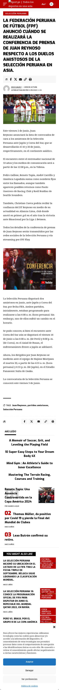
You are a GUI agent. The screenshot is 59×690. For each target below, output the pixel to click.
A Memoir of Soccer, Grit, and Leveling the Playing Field (29, 442)
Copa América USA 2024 (46, 611)
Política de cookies (29, 686)
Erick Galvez (16, 87)
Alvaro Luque (13, 506)
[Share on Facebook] (10, 79)
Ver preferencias (29, 679)
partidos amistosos (38, 405)
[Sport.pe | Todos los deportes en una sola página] (22, 4)
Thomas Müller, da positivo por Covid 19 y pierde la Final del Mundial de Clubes (28, 518)
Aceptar (29, 661)
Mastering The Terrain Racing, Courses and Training (29, 477)
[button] (54, 627)
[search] (38, 4)
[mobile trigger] (5, 4)
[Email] (20, 79)
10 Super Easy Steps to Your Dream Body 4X (29, 454)
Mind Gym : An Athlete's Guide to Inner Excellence (29, 465)
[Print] (30, 79)
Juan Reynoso (19, 405)
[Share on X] (15, 79)
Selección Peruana (15, 13)
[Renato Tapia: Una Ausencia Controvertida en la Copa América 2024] (46, 495)
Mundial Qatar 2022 (48, 590)
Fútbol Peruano (46, 560)
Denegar (29, 670)
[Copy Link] (25, 79)
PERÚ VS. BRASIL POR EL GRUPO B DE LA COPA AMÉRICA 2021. (20, 622)
